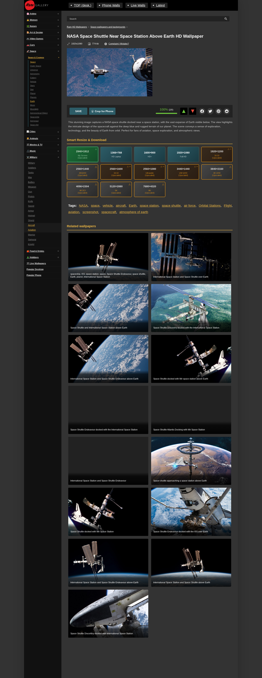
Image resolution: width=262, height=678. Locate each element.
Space (33, 62)
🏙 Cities (31, 131)
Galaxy (33, 78)
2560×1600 (116, 168)
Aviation (32, 230)
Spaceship (34, 117)
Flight (228, 205)
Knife (30, 201)
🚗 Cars (31, 45)
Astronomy (35, 74)
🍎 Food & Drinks (35, 251)
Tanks (31, 172)
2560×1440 (82, 168)
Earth (32, 101)
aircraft (121, 205)
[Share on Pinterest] (218, 111)
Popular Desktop (35, 269)
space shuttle (171, 205)
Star (32, 89)
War (30, 177)
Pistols (31, 196)
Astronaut (34, 121)
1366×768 (116, 152)
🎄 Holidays (33, 257)
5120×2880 (116, 186)
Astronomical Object (39, 113)
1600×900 (149, 152)
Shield (31, 220)
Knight (31, 244)
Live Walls (138, 5)
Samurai (32, 239)
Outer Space (35, 66)
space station (149, 205)
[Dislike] (192, 111)
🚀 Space (31, 51)
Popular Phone (34, 275)
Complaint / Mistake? (119, 43)
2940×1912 (82, 151)
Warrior (31, 234)
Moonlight (34, 109)
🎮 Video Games (35, 38)
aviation (73, 212)
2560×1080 (149, 168)
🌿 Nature (32, 26)
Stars (32, 85)
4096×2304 (82, 186)
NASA (83, 205)
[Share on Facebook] (202, 111)
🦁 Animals (32, 138)
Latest (160, 5)
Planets (33, 97)
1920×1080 (183, 152)
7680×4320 (149, 186)
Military (31, 163)
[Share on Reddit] (227, 111)
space (95, 205)
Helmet (31, 215)
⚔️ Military (32, 157)
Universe (34, 70)
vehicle (108, 205)
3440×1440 (183, 168)
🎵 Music (31, 151)
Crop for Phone (104, 111)
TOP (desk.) (82, 5)
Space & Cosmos (36, 57)
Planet (32, 93)
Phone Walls (111, 5)
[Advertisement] (195, 74)
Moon (32, 105)
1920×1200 (216, 151)
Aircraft (31, 225)
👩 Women (32, 20)
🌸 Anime (31, 13)
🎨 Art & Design (35, 32)
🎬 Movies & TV (34, 145)
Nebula (33, 82)
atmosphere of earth (133, 212)
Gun (30, 191)
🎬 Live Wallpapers (36, 263)
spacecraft (108, 212)
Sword (31, 206)
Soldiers (32, 168)
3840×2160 (216, 168)
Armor (31, 211)
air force (190, 205)
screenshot (90, 212)
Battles (31, 182)
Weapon (32, 187)
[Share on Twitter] (210, 111)
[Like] (183, 111)
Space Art (34, 125)
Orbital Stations (210, 205)
